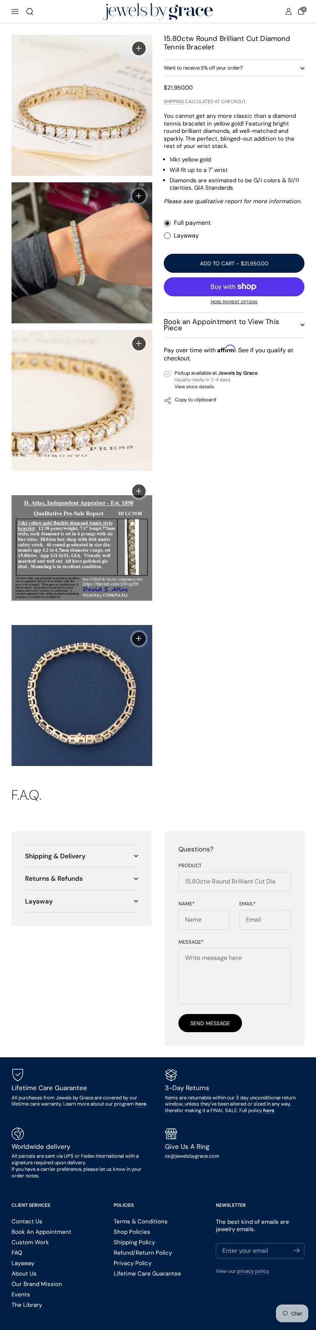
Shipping (174, 102)
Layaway (186, 236)
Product (190, 865)
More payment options (234, 301)
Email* (247, 904)
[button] (29, 11)
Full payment (192, 223)
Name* (186, 904)
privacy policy (253, 1271)
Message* (190, 942)
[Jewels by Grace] (157, 11)
